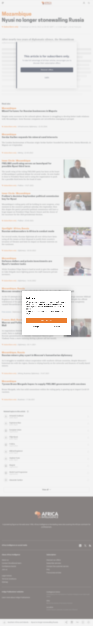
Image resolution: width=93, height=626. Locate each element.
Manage (36, 327)
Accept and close (46, 320)
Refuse (57, 327)
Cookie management (55, 311)
